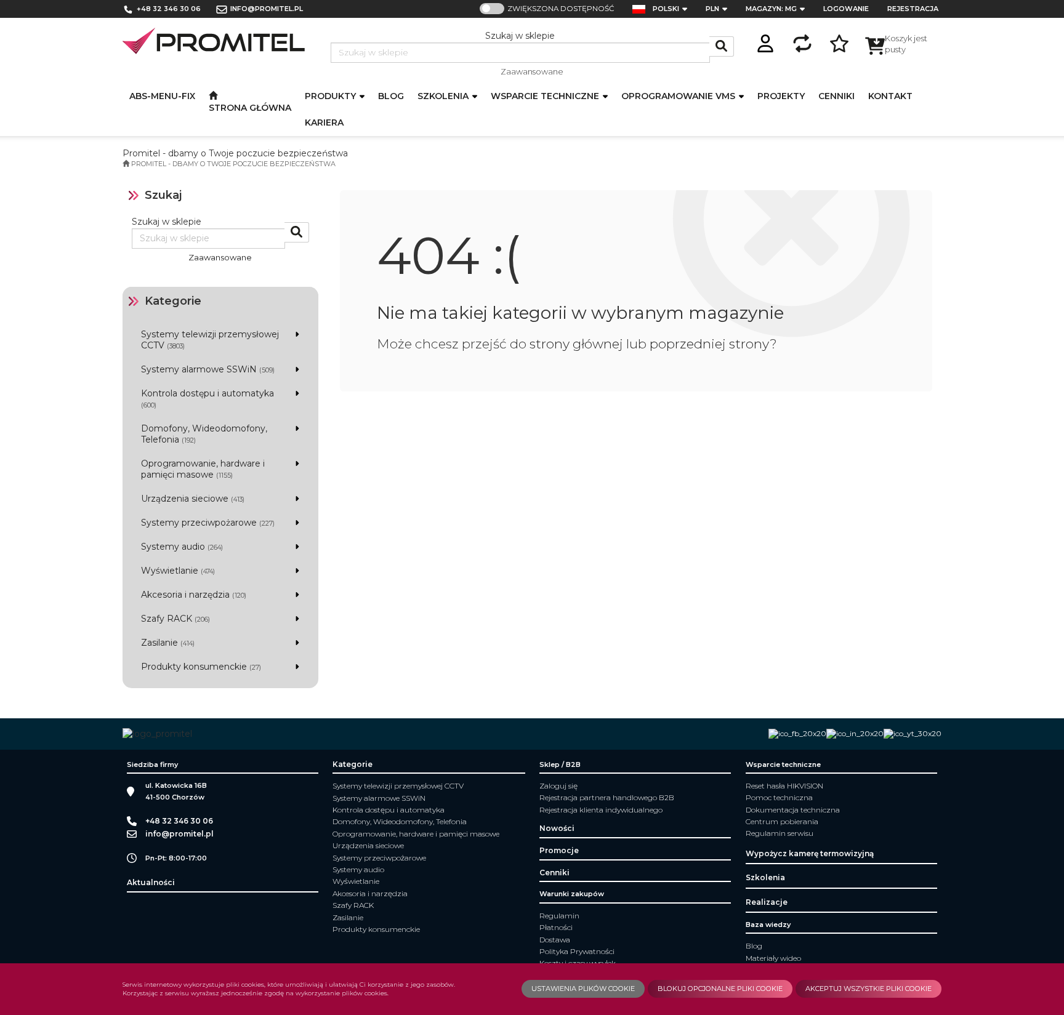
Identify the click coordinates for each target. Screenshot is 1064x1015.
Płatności (556, 927)
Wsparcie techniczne (546, 96)
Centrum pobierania (782, 821)
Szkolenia (444, 96)
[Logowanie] (765, 41)
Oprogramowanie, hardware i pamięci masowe (415, 833)
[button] (673, 9)
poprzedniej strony (710, 343)
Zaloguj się (558, 785)
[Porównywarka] (802, 41)
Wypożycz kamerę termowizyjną (810, 853)
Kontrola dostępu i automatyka (388, 809)
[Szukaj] (721, 46)
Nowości (556, 828)
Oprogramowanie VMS (679, 96)
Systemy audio (358, 869)
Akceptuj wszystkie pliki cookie (868, 988)
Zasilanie (347, 917)
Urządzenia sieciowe (368, 845)
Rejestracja (912, 8)
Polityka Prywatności (577, 951)
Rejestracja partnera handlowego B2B (606, 797)
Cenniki (554, 872)
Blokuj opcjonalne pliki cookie (720, 988)
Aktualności (151, 882)
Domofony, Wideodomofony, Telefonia (399, 821)
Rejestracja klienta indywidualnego (601, 809)
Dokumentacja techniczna (793, 809)
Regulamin (559, 915)
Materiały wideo (773, 958)
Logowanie (846, 8)
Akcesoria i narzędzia (370, 893)
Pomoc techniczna (779, 797)
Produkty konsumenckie (376, 929)
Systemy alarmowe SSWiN (378, 798)
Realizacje (767, 902)
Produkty (331, 96)
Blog (754, 945)
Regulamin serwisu (779, 833)
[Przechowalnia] (839, 41)
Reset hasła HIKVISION (784, 785)
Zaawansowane (532, 71)
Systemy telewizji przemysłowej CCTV (398, 785)
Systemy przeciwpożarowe (379, 857)
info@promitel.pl (266, 8)
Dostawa (554, 939)
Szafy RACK (353, 905)
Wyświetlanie (355, 881)
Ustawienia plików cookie (583, 988)
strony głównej (576, 343)
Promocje (559, 850)
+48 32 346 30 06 (169, 8)
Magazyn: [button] (771, 8)
